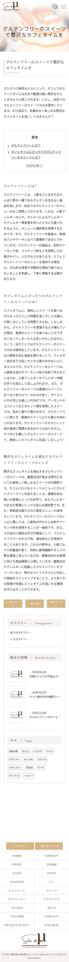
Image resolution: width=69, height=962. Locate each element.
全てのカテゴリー (20, 632)
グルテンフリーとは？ (26, 145)
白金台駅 (13, 751)
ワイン (49, 751)
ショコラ (37, 751)
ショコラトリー (19, 639)
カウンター (14, 759)
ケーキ (40, 767)
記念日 (29, 767)
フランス (42, 759)
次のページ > (56, 603)
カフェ (25, 751)
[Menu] (63, 6)
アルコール (14, 775)
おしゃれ (28, 759)
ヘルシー (28, 775)
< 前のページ (13, 603)
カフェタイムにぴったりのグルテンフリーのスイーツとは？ (36, 154)
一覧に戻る (34, 603)
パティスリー (15, 767)
